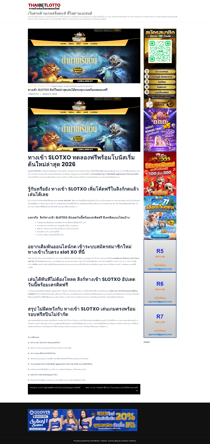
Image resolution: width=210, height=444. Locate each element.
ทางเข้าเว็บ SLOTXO (85, 86)
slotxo (60, 86)
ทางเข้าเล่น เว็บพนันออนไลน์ (39, 86)
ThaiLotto (33, 94)
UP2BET (147, 342)
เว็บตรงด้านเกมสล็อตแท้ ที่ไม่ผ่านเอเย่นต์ (60, 13)
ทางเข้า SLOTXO (70, 86)
